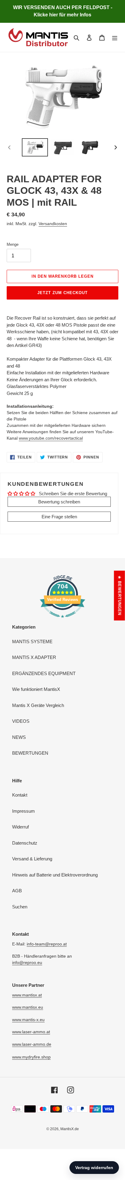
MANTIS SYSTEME (32, 641)
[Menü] (114, 37)
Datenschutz (24, 843)
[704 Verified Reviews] (62, 620)
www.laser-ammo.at (31, 1031)
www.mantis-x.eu (28, 1019)
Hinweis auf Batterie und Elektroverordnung (55, 874)
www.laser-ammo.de (31, 1044)
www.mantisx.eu (27, 1007)
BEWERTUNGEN (30, 753)
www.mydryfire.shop (31, 1057)
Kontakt (19, 795)
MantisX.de (69, 1129)
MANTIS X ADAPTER (34, 657)
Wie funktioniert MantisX (36, 689)
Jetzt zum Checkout (62, 292)
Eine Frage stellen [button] (59, 516)
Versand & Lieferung (32, 858)
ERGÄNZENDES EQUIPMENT (44, 673)
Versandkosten (53, 223)
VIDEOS (20, 721)
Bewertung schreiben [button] (59, 501)
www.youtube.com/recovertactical (51, 438)
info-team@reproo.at (47, 944)
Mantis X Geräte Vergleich (38, 705)
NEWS (19, 737)
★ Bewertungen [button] (119, 595)
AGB (17, 890)
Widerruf (20, 826)
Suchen (19, 906)
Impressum (23, 811)
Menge (13, 244)
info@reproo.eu (27, 962)
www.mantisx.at (27, 995)
